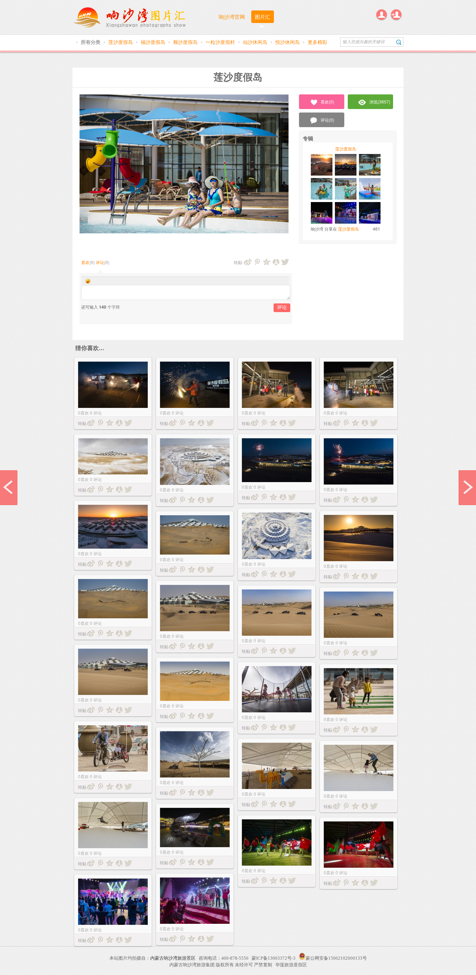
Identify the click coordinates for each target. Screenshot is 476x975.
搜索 (399, 42)
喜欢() (327, 102)
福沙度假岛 (154, 41)
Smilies (87, 281)
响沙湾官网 (232, 16)
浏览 (379, 102)
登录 (381, 14)
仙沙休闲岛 (256, 41)
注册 (396, 14)
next (467, 487)
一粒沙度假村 (221, 41)
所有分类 (91, 41)
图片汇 (262, 16)
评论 (100, 262)
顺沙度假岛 (186, 41)
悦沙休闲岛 (288, 41)
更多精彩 (317, 41)
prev (8, 487)
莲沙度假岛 (121, 41)
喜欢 (85, 262)
